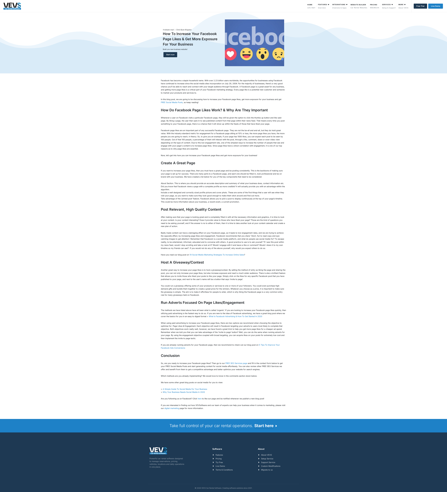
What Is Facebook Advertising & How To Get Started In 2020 (235, 316)
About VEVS (266, 455)
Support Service (268, 462)
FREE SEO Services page (236, 363)
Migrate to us (267, 470)
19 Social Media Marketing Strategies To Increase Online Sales (217, 255)
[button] (389, 6)
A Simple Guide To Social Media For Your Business (185, 389)
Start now (170, 54)
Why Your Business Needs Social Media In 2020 (184, 392)
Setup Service (267, 458)
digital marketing (171, 408)
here (199, 398)
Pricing (219, 458)
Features (219, 455)
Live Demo (220, 466)
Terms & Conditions (224, 470)
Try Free (219, 462)
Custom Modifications (270, 466)
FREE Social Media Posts (172, 102)
